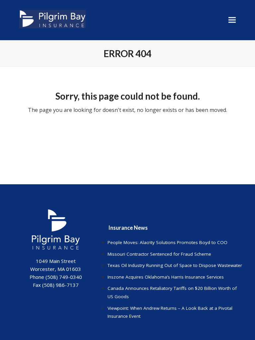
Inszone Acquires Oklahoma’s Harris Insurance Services (166, 277)
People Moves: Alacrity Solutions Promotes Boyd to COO (167, 242)
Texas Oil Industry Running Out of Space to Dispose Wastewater (175, 265)
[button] (232, 20)
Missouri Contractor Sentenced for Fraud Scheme (159, 254)
